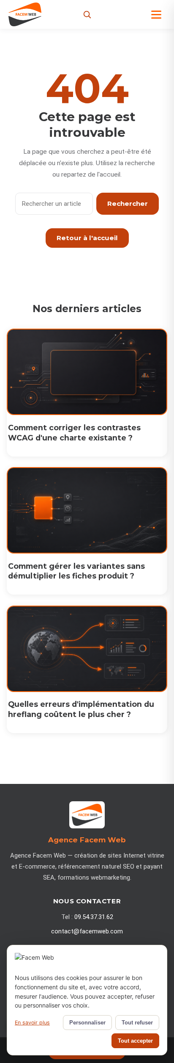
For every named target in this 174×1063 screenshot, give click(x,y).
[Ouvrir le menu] (156, 14)
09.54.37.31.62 (93, 917)
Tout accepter (135, 1041)
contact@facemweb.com (87, 931)
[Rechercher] (87, 14)
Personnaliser (87, 1022)
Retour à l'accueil (87, 238)
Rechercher (127, 203)
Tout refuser (137, 1022)
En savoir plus (32, 1022)
